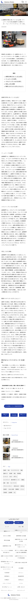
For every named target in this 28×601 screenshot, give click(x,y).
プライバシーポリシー (7, 486)
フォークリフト (7, 428)
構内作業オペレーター (15, 479)
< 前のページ (5, 415)
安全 (8, 470)
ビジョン (22, 489)
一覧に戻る (14, 415)
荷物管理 (19, 473)
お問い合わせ (16, 486)
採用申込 (22, 486)
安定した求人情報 (10, 84)
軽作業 (10, 473)
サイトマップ (21, 590)
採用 (8, 482)
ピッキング (5, 476)
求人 (15, 492)
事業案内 (17, 489)
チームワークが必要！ (11, 79)
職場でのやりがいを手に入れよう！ (15, 86)
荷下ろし (15, 476)
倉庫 (4, 482)
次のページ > (22, 415)
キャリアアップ (6, 479)
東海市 (4, 470)
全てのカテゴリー (8, 425)
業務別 (23, 479)
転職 (21, 470)
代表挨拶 (5, 492)
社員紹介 (5, 489)
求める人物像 (11, 489)
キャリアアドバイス (15, 470)
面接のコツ (5, 473)
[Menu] (25, 1)
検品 (15, 473)
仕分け (10, 476)
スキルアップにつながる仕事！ (14, 81)
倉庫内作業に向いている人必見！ (14, 76)
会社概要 (10, 492)
